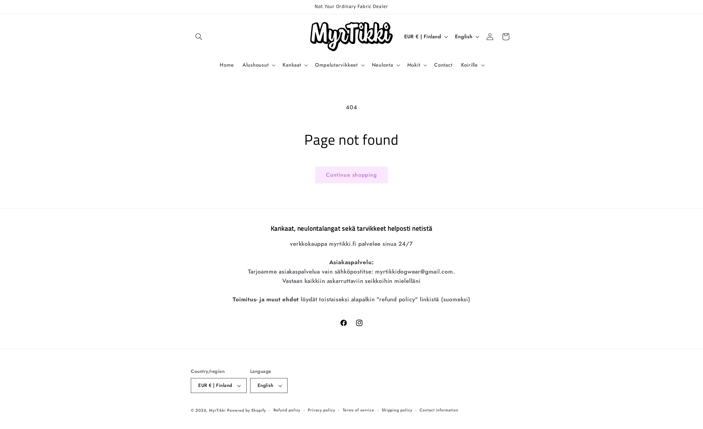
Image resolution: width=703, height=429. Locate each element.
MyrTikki (217, 410)
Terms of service (359, 410)
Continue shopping (351, 175)
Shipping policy (397, 410)
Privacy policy (321, 410)
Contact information (439, 410)
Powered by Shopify (246, 410)
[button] (199, 37)
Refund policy (287, 410)
